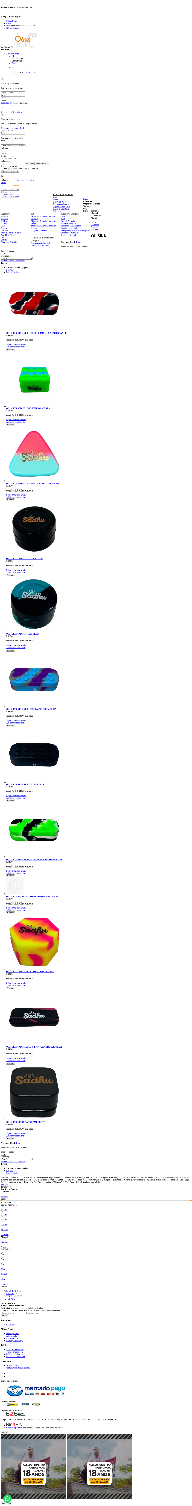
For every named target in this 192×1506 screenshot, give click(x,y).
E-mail (4, 95)
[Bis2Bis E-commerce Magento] (14, 1425)
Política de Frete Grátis (15, 1356)
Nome (3, 156)
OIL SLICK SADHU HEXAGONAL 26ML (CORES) (30, 972)
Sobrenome (5, 161)
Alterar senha (11, 1336)
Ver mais (4, 1184)
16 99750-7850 (12, 1365)
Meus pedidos (12, 1338)
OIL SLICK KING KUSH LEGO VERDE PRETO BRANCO (34, 859)
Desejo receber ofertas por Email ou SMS (21, 169)
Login (8, 23)
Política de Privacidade (15, 1354)
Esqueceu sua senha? (10, 103)
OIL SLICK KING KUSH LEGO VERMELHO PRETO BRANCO (36, 333)
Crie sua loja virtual (14, 1428)
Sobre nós (10, 1325)
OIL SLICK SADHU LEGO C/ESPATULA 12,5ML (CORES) (34, 1047)
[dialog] (96, 1468)
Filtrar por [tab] (88, 201)
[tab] (96, 182)
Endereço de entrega (14, 1341)
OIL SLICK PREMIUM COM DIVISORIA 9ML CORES (32, 896)
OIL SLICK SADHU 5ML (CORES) (22, 634)
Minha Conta (11, 21)
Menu (3, 182)
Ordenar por (6, 256)
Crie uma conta (12, 28)
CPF (3, 146)
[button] (15, 347)
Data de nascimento (9, 166)
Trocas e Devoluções (15, 1349)
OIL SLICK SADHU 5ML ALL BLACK (24, 559)
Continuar (23, 103)
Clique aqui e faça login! (26, 180)
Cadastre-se (18, 112)
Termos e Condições (14, 1352)
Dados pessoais (12, 1333)
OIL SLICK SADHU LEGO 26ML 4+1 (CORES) (28, 408)
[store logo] (26, 47)
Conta (85, 199)
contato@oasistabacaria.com (18, 1368)
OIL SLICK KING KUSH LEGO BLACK (25, 784)
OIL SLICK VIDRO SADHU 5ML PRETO (25, 1122)
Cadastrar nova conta (10, 171)
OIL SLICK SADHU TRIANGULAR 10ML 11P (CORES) (32, 483)
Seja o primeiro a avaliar (16, 344)
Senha (3, 100)
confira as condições (19, 12)
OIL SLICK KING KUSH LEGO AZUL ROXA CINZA (31, 709)
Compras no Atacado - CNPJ (13, 128)
